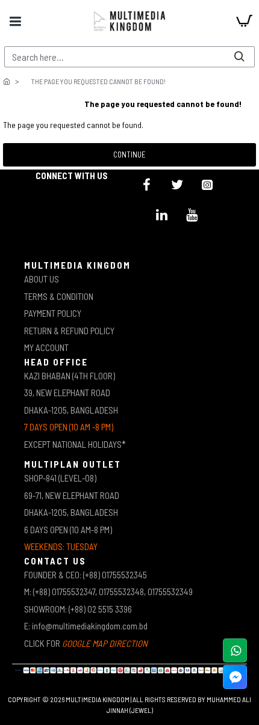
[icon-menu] (147, 185)
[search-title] (239, 57)
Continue (129, 154)
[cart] (244, 21)
